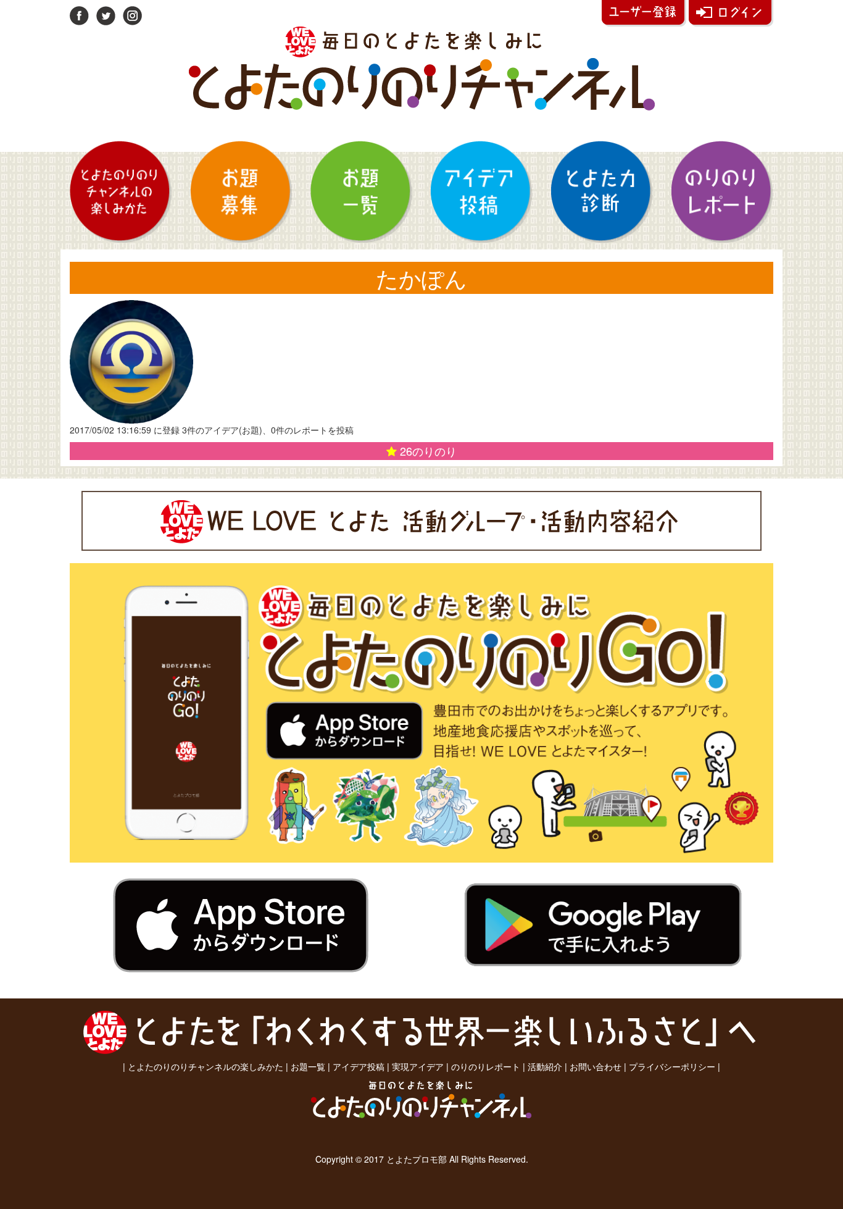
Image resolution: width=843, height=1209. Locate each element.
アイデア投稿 (358, 1066)
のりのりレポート (485, 1066)
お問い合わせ (595, 1066)
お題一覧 (308, 1066)
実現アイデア (418, 1066)
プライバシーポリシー (672, 1066)
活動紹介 (545, 1066)
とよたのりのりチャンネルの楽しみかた (205, 1066)
